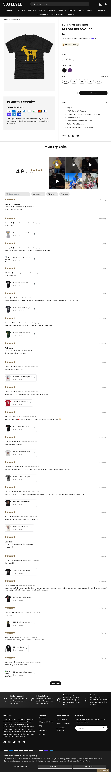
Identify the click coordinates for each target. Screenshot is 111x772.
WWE (71, 10)
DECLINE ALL (90, 766)
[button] (106, 4)
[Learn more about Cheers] (70, 44)
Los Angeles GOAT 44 (14, 19)
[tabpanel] (55, 439)
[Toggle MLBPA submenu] (35, 10)
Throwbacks (41, 14)
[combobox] (59, 4)
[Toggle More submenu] (73, 14)
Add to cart (93, 93)
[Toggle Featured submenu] (14, 10)
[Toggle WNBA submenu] (54, 10)
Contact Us (43, 730)
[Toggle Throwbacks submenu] (47, 14)
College (89, 10)
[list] (29, 57)
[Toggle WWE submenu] (74, 10)
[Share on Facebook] (73, 136)
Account (42, 734)
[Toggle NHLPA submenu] (65, 10)
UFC (79, 10)
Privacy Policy (85, 761)
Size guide (104, 76)
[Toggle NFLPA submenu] (24, 10)
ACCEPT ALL (55, 766)
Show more (55, 683)
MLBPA (31, 10)
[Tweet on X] (69, 136)
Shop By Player (57, 14)
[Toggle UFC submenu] (83, 10)
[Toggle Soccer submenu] (104, 10)
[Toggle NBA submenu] (44, 10)
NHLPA (61, 10)
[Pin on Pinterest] (77, 136)
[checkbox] (64, 194)
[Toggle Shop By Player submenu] (64, 14)
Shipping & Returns (46, 722)
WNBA (50, 10)
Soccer (100, 10)
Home (5, 19)
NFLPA (20, 10)
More (70, 14)
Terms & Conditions (63, 724)
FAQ (40, 726)
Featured (9, 10)
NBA (40, 10)
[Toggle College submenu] (94, 10)
